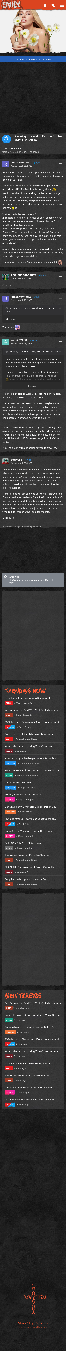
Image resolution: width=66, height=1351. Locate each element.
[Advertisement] (33, 96)
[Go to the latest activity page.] (45, 4)
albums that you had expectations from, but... (31, 758)
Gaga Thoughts (30, 151)
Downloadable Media (27, 775)
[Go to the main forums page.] (53, 4)
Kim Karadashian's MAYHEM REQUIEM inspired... (33, 710)
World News (24, 726)
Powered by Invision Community (33, 1326)
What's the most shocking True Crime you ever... (33, 746)
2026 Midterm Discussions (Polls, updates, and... (33, 721)
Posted (21, 165)
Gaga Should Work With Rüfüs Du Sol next (29, 830)
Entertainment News (26, 739)
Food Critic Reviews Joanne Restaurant (27, 697)
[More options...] (60, 164)
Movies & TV (22, 751)
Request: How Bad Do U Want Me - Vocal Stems (32, 770)
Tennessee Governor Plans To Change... (28, 854)
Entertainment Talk (29, 763)
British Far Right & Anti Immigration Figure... (30, 734)
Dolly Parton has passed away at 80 (25, 879)
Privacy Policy (25, 1323)
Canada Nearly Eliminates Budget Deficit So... (31, 806)
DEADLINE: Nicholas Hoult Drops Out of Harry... (32, 867)
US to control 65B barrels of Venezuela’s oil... (31, 818)
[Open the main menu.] (62, 4)
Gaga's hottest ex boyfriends (21, 782)
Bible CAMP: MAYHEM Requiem (23, 843)
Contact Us (42, 1323)
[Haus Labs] (33, 32)
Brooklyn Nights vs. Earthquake (23, 794)
